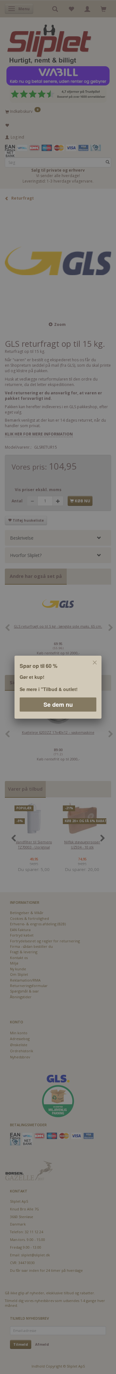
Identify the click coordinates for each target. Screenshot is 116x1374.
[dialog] (58, 687)
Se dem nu (58, 704)
